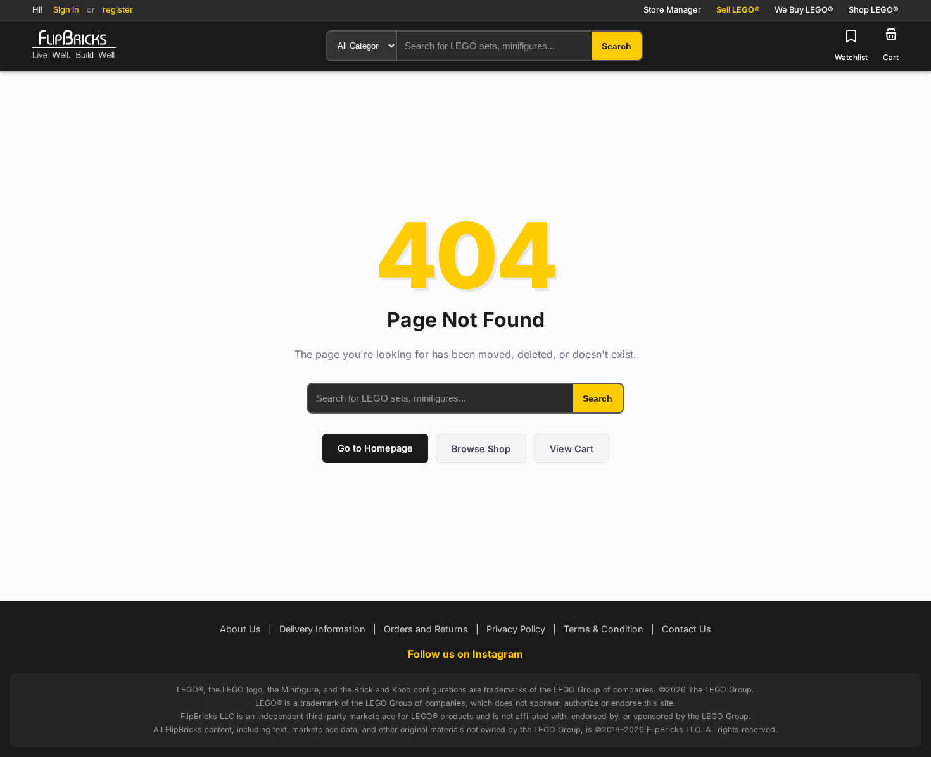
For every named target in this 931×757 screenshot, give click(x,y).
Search (597, 398)
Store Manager (672, 10)
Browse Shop (481, 448)
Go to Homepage (375, 448)
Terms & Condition (603, 629)
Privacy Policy (515, 629)
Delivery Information (322, 629)
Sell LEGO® (737, 10)
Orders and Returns (426, 629)
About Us (240, 629)
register (118, 10)
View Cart (571, 448)
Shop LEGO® (874, 10)
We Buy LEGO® (804, 10)
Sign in (66, 10)
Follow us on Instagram (465, 654)
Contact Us (686, 629)
